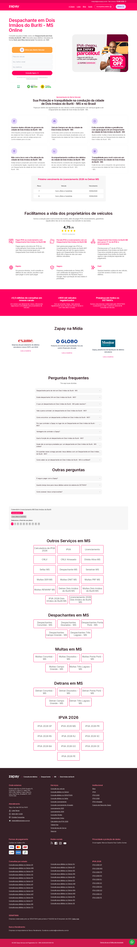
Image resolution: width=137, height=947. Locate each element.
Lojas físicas (15, 811)
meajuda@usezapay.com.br (21, 821)
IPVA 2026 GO (68, 746)
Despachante (46, 777)
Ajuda (90, 7)
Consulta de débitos (30, 777)
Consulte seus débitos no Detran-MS (63, 893)
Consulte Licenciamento (58, 802)
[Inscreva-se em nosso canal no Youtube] (64, 843)
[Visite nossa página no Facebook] (55, 843)
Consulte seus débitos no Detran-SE (63, 903)
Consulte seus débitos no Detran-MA (63, 890)
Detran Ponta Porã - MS (92, 691)
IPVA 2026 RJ (68, 736)
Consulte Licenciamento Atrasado (62, 805)
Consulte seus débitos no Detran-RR (21, 904)
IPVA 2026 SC (92, 736)
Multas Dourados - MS (68, 657)
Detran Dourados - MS (68, 691)
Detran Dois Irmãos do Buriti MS (68, 589)
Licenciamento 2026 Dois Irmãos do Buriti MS (80, 599)
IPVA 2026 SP (45, 726)
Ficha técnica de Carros (58, 828)
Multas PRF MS (92, 579)
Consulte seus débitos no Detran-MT (21, 894)
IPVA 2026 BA (44, 746)
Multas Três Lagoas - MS (80, 667)
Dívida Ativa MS (92, 559)
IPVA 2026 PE (68, 756)
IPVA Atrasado (97, 802)
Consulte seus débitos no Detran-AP (21, 884)
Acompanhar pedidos (102, 7)
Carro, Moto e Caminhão (19, 516)
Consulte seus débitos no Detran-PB (63, 897)
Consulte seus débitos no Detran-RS (63, 871)
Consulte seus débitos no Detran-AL (63, 887)
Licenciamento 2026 (57, 812)
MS (55, 777)
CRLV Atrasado (68, 559)
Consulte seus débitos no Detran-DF (21, 865)
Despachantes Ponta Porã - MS (92, 623)
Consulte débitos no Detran (60, 792)
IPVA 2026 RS (45, 736)
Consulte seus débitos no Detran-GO (21, 891)
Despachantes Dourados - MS (68, 623)
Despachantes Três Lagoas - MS (80, 633)
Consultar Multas (56, 815)
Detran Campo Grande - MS (56, 701)
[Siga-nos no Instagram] (60, 843)
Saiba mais (75, 919)
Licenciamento (92, 549)
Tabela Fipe (54, 825)
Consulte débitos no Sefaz (59, 798)
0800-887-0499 (17, 814)
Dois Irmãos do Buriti (67, 777)
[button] (68, 390)
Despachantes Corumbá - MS (44, 623)
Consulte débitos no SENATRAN (62, 795)
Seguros (53, 831)
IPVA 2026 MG (68, 726)
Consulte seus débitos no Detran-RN (63, 874)
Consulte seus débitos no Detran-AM (63, 884)
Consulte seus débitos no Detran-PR (21, 871)
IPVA (68, 549)
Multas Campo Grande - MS (56, 667)
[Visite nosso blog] (52, 843)
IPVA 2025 (95, 795)
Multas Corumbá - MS (44, 657)
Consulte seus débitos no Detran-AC (21, 888)
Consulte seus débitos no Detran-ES (63, 880)
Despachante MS (68, 569)
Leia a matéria (25, 351)
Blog (84, 7)
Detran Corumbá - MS (44, 691)
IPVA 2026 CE (92, 746)
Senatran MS (92, 569)
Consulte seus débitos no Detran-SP (63, 867)
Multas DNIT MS (68, 579)
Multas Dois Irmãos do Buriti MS (92, 589)
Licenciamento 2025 (57, 808)
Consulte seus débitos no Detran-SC (21, 875)
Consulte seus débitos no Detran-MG (21, 868)
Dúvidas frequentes (18, 817)
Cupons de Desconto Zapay (101, 805)
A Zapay (72, 7)
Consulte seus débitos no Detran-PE (21, 878)
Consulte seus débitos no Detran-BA (63, 877)
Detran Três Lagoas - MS (80, 701)
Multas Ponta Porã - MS (92, 657)
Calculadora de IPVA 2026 (44, 549)
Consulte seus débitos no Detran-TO (21, 907)
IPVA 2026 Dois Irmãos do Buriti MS (57, 599)
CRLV (44, 559)
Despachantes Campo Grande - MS (56, 633)
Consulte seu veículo (57, 789)
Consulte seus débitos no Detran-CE (21, 881)
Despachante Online (57, 818)
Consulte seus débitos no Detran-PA (21, 898)
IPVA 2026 (96, 798)
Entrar (120, 7)
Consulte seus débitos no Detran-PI (21, 901)
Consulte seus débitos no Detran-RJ (63, 864)
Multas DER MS (44, 579)
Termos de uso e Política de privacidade (37, 78)
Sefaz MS (45, 569)
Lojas (79, 7)
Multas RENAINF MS (44, 589)
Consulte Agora (31, 73)
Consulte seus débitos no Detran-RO (63, 900)
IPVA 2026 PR (92, 726)
